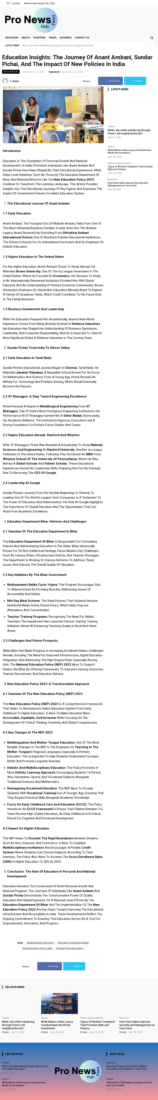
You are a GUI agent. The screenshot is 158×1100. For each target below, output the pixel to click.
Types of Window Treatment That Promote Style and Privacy (130, 168)
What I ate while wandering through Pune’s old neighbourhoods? (57, 45)
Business (112, 179)
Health (110, 1079)
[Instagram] (142, 3)
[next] (153, 45)
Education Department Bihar (73, 943)
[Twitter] (147, 3)
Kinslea (5, 1032)
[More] (151, 81)
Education (11, 71)
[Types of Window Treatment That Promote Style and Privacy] (98, 1003)
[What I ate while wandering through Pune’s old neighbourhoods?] (131, 108)
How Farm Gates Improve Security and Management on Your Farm (128, 184)
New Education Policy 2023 (37, 948)
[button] (151, 37)
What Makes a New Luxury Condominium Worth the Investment (129, 151)
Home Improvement (119, 163)
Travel (111, 126)
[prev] (146, 45)
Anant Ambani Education (40, 943)
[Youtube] (152, 3)
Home (111, 146)
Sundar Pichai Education (69, 948)
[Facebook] (136, 3)
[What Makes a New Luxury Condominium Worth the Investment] (59, 1003)
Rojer (16, 81)
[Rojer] (5, 81)
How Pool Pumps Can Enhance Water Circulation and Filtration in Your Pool (126, 1067)
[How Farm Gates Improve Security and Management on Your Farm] (137, 1003)
